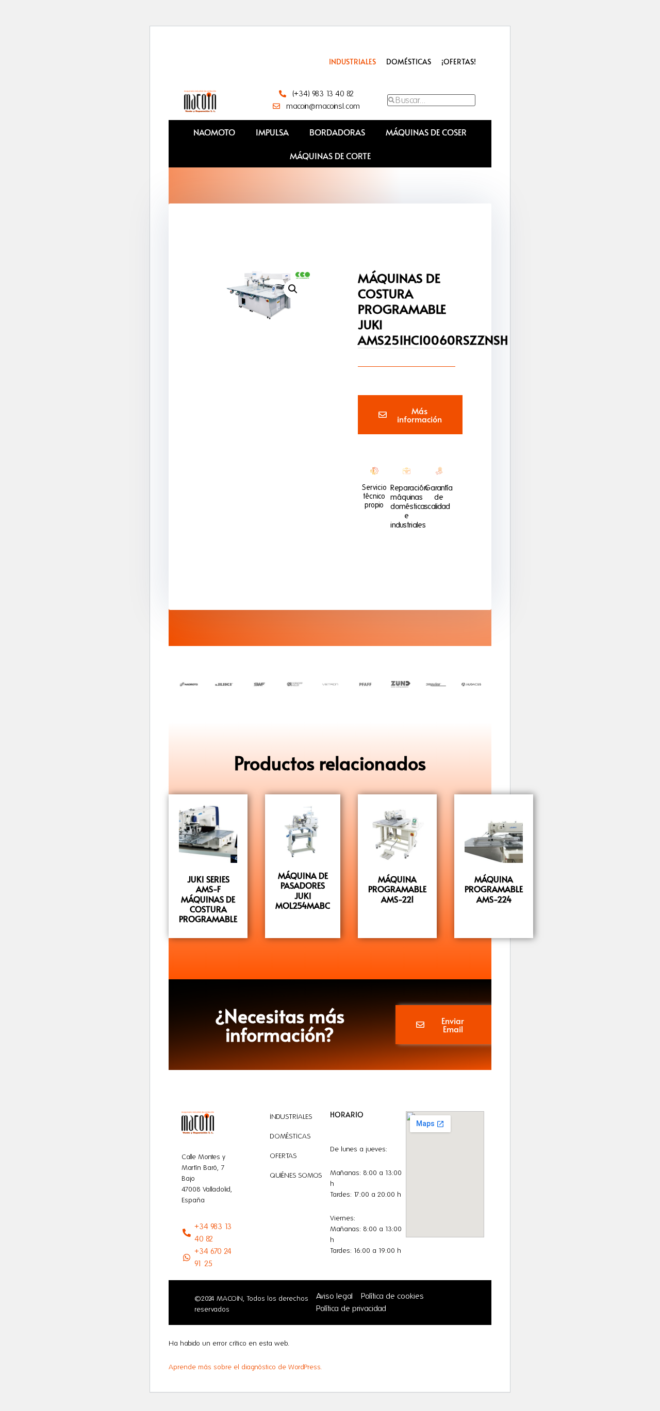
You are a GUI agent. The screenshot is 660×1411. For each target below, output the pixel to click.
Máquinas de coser (426, 132)
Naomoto (214, 132)
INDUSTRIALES (352, 61)
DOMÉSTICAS (408, 61)
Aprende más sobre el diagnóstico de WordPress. (245, 1367)
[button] (293, 289)
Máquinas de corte (330, 155)
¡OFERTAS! (458, 61)
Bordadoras (337, 132)
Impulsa (272, 132)
